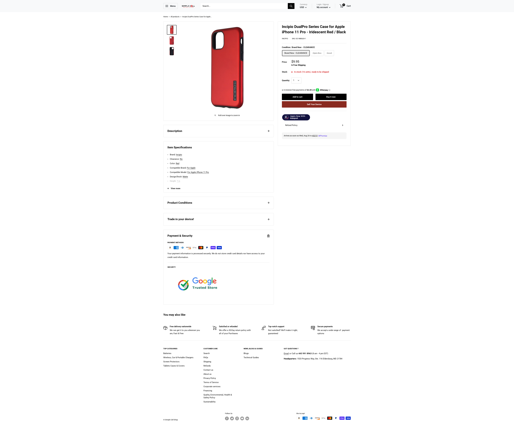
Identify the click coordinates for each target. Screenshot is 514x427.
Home (165, 17)
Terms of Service (211, 382)
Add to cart (297, 97)
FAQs (205, 357)
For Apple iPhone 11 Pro (198, 172)
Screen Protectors (171, 361)
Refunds (207, 366)
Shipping (207, 361)
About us (207, 374)
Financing (207, 390)
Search (206, 353)
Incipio (285, 39)
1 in (178, 181)
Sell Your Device (314, 104)
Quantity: (286, 80)
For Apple (191, 168)
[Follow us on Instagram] (237, 418)
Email (286, 353)
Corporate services (211, 386)
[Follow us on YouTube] (242, 418)
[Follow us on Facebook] (227, 418)
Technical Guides (251, 357)
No (181, 159)
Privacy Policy (209, 378)
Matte (185, 176)
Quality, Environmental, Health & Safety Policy (217, 396)
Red (177, 163)
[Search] (291, 6)
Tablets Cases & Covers (174, 366)
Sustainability (209, 402)
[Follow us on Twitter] (232, 418)
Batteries (167, 353)
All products (175, 17)
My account (322, 7)
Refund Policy (291, 125)
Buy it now (331, 97)
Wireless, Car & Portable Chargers (178, 357)
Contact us (208, 370)
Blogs (246, 353)
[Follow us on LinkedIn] (247, 418)
